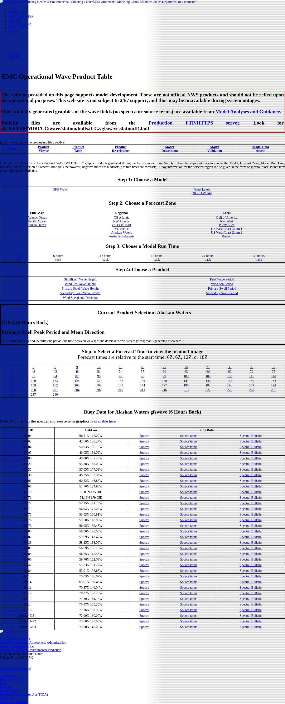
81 (33, 376)
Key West (226, 221)
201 (55, 390)
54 (120, 371)
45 (55, 371)
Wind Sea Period (222, 284)
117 (11, 381)
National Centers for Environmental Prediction (30, 650)
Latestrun (18, 257)
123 (55, 381)
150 (251, 381)
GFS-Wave (60, 189)
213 (142, 390)
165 (76, 385)
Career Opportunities (14, 702)
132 (120, 381)
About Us (6, 698)
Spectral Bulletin (251, 435)
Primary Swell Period (222, 288)
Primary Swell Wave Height (80, 288)
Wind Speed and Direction (80, 297)
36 (273, 367)
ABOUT (14, 57)
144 (208, 381)
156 (11, 385)
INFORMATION (20, 24)
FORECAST (17, 12)
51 (99, 371)
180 (186, 385)
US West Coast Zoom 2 (226, 232)
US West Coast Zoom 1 (226, 229)
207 (98, 390)
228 (251, 390)
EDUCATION (18, 27)
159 (33, 385)
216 (164, 390)
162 (55, 385)
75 (273, 371)
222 (208, 390)
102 (186, 376)
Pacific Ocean (37, 221)
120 (33, 381)
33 (251, 367)
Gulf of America (226, 217)
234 (11, 394)
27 (208, 367)
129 (98, 381)
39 (11, 371)
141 (186, 381)
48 (77, 371)
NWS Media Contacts (31, 50)
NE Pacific (121, 229)
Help (3, 683)
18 (142, 367)
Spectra (144, 435)
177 (164, 385)
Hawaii (226, 236)
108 (229, 376)
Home (13, 149)
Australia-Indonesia (121, 236)
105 (208, 376)
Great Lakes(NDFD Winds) (202, 191)
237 (33, 394)
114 (273, 376)
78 (11, 376)
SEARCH (15, 54)
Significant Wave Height (80, 279)
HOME (13, 9)
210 (120, 390)
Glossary (6, 687)
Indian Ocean (37, 225)
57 (142, 371)
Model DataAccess (260, 148)
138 (164, 381)
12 (99, 367)
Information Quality (13, 679)
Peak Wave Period (222, 279)
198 (33, 390)
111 (251, 376)
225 (229, 390)
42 (33, 371)
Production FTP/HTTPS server (194, 123)
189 (251, 385)
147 (229, 381)
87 (77, 376)
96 (142, 376)
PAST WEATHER (21, 16)
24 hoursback (207, 257)
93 (120, 376)
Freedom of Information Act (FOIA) (24, 694)
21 (164, 367)
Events (21, 39)
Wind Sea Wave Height (80, 284)
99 (164, 376)
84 (55, 376)
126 (76, 381)
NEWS (13, 31)
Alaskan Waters (121, 232)
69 (229, 371)
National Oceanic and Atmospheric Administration (33, 642)
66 (208, 371)
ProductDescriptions (120, 148)
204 (76, 390)
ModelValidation (214, 148)
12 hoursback (105, 257)
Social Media (25, 42)
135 (142, 381)
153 (273, 381)
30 (229, 367)
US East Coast (121, 225)
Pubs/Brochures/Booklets (33, 46)
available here (105, 421)
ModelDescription (169, 148)
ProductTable (78, 148)
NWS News (25, 35)
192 (273, 385)
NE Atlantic (121, 217)
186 (229, 385)
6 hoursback (58, 257)
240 (55, 394)
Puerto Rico (227, 225)
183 (208, 385)
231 (273, 390)
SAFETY (14, 20)
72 (251, 371)
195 (11, 390)
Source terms (188, 435)
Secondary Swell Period (222, 293)
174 (142, 385)
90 (99, 376)
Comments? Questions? (15, 668)
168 (98, 385)
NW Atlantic (121, 221)
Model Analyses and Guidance (247, 111)
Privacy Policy (9, 691)
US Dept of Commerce (15, 638)
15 (120, 367)
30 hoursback (259, 257)
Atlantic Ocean (37, 217)
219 (186, 390)
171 (120, 385)
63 (186, 371)
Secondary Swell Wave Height (80, 293)
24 (186, 367)
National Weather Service (17, 646)
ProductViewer (43, 148)
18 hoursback (156, 257)
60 (164, 371)
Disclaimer (7, 676)
